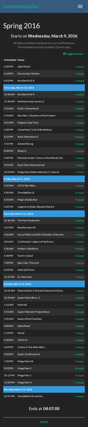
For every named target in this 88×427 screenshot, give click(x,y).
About (44, 422)
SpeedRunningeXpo (20, 6)
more (80, 66)
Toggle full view (74, 53)
